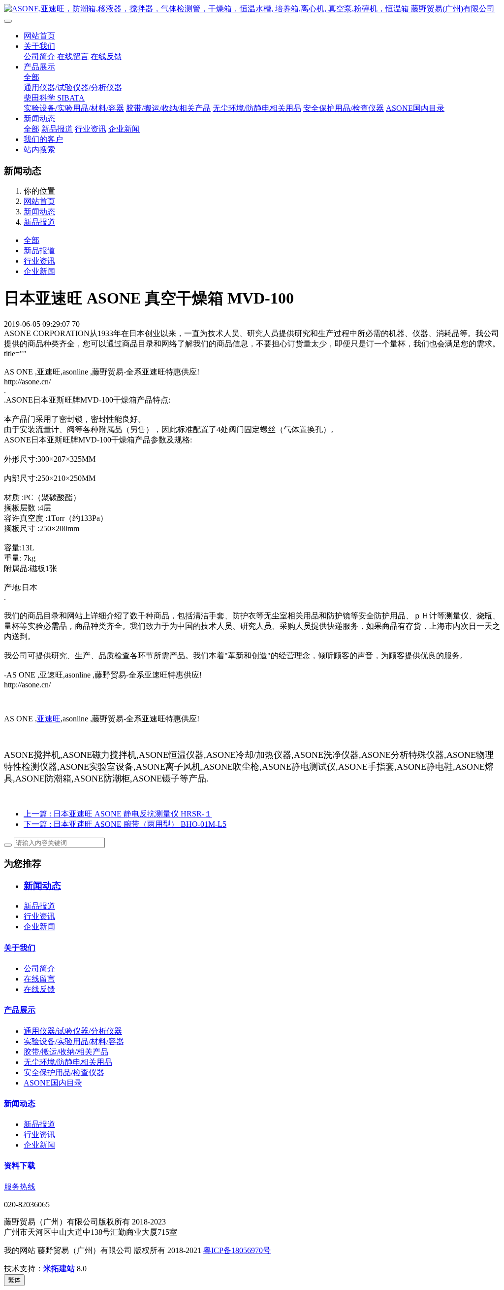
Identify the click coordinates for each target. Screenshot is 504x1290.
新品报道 (57, 129)
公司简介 (39, 56)
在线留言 (73, 56)
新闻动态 (39, 118)
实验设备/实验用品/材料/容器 (74, 108)
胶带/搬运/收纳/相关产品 (168, 108)
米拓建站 (60, 1268)
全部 (31, 77)
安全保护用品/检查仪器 (343, 108)
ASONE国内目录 (415, 108)
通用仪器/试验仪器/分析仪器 (73, 87)
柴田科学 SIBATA (54, 98)
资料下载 (19, 1165)
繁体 (14, 1280)
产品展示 (39, 67)
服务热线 (19, 1187)
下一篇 (125, 824)
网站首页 (39, 36)
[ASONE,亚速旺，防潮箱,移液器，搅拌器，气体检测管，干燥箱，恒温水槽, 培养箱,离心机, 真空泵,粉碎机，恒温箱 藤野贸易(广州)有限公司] (252, 9)
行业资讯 (90, 129)
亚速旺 (49, 718)
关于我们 (39, 46)
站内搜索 (39, 149)
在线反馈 (106, 56)
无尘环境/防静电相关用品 (257, 108)
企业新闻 (124, 129)
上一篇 (118, 814)
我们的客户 (43, 139)
